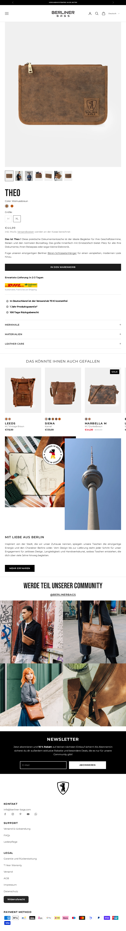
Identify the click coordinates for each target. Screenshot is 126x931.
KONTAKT (11, 803)
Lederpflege (10, 841)
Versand (8, 871)
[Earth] (56, 419)
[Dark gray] (49, 419)
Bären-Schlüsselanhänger (62, 253)
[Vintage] (6, 419)
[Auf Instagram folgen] (12, 814)
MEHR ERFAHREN (19, 568)
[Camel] (9, 419)
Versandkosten (25, 231)
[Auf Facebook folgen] (5, 814)
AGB (6, 878)
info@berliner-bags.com (17, 809)
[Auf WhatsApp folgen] (35, 814)
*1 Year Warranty (13, 865)
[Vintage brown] (59, 419)
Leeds (10, 423)
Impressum (10, 884)
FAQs (7, 835)
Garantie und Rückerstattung (20, 858)
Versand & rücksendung (17, 828)
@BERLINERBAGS (63, 594)
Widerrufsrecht (16, 899)
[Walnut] (53, 419)
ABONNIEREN (87, 765)
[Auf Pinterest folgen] (20, 814)
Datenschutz (11, 891)
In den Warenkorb (62, 267)
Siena (50, 423)
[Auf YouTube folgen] (28, 814)
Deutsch (112, 13)
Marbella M (96, 423)
